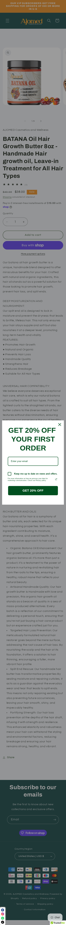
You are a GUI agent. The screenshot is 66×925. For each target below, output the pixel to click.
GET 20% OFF (33, 490)
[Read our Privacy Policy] (56, 479)
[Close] (59, 424)
